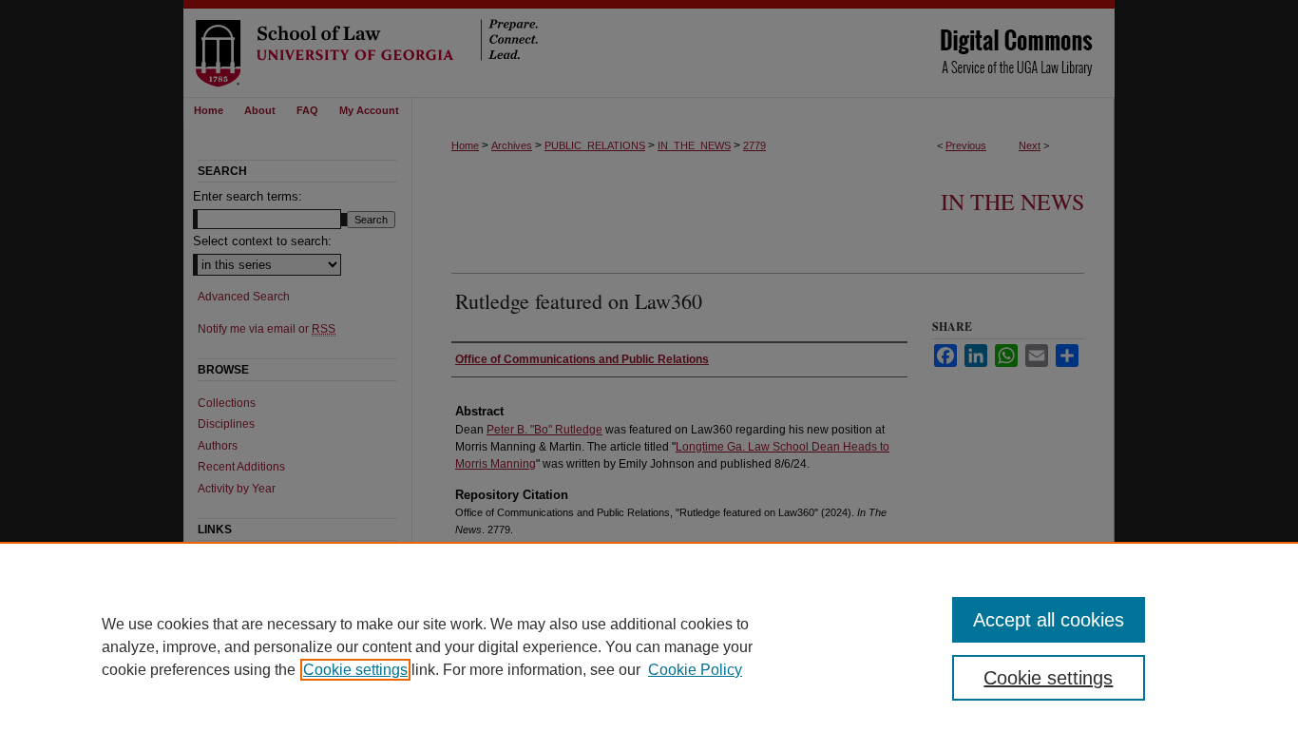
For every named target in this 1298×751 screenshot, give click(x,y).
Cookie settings (355, 670)
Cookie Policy (695, 670)
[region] (649, 646)
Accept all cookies (1048, 619)
